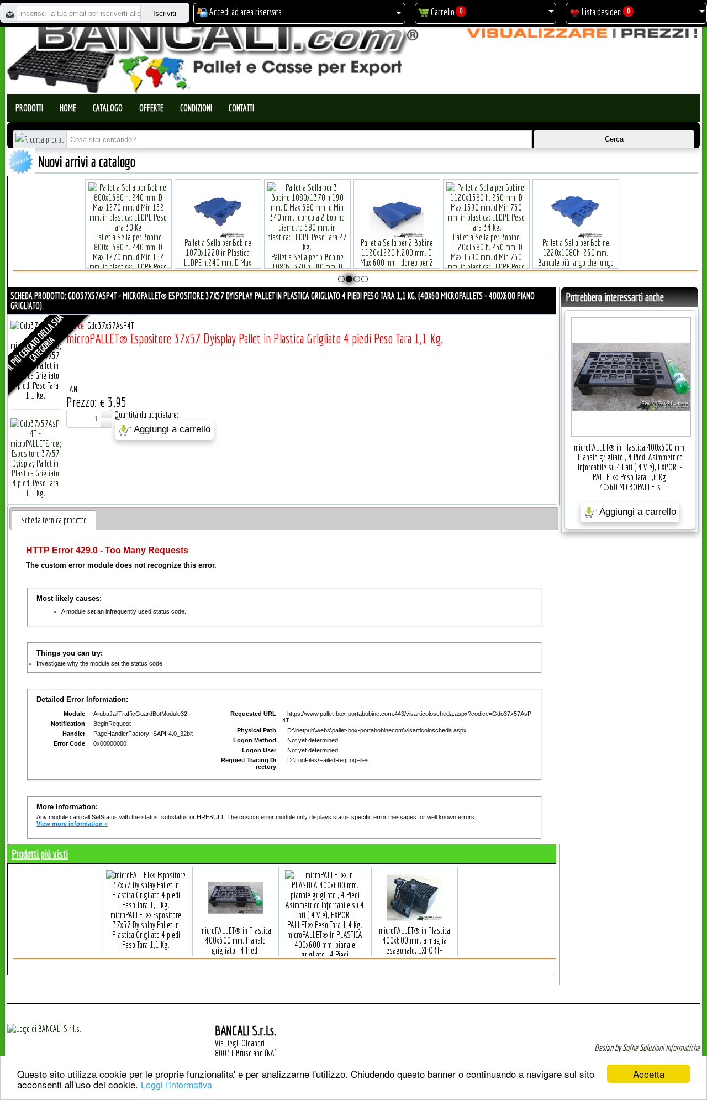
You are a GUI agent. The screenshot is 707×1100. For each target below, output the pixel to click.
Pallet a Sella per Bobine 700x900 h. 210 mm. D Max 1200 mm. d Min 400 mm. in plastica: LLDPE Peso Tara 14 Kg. (432, 262)
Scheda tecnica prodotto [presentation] (54, 520)
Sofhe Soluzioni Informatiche (661, 1047)
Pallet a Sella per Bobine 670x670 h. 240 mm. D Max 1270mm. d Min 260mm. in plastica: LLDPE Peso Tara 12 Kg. (253, 257)
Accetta (648, 1074)
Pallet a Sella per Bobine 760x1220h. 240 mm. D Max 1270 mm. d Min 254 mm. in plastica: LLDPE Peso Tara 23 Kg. (522, 257)
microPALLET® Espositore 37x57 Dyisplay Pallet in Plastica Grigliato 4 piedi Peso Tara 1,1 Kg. (145, 930)
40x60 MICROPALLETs (630, 487)
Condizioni (196, 108)
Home (68, 108)
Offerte (151, 108)
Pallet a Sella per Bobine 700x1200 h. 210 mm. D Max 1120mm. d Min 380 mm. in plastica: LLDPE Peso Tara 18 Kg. (343, 257)
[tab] (54, 520)
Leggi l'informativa (176, 1084)
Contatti (241, 108)
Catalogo (108, 108)
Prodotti (29, 108)
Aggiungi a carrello (170, 430)
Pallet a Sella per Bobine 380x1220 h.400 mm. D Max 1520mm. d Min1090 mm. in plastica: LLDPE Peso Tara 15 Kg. (164, 257)
